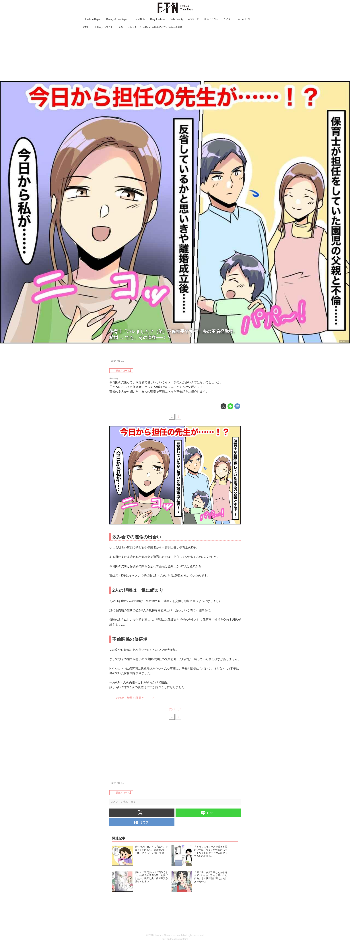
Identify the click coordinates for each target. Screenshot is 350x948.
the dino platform (179, 939)
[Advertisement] (175, 55)
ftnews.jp (344, 341)
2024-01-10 (117, 360)
